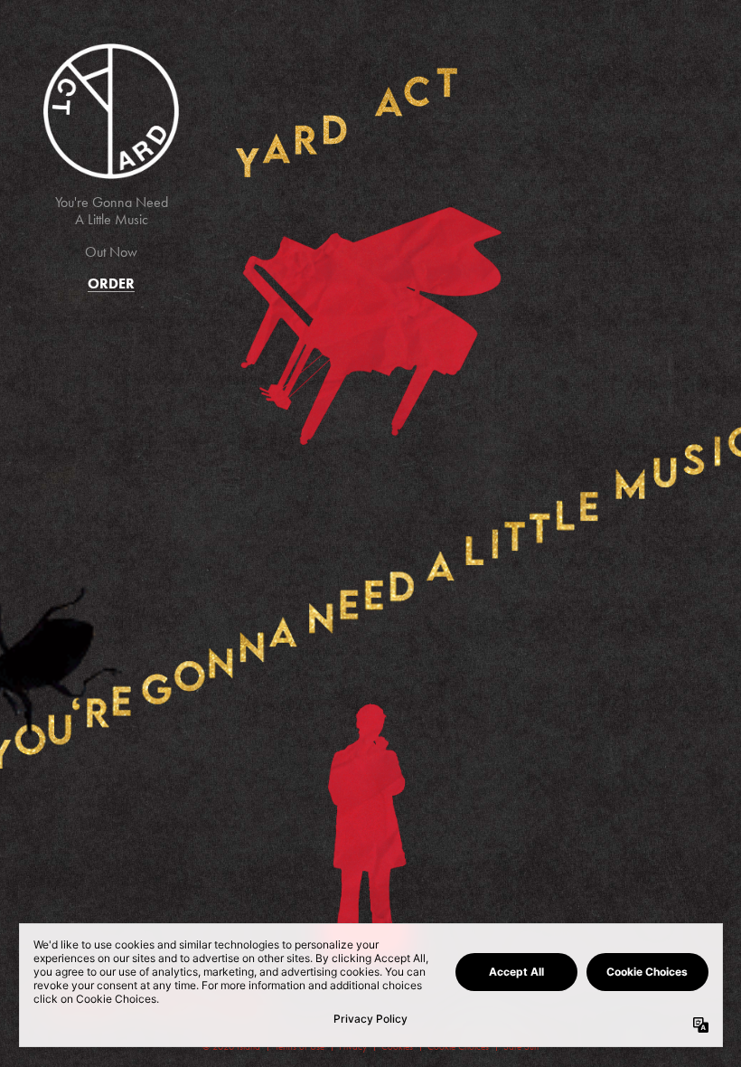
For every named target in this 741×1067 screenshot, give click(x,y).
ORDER (111, 283)
